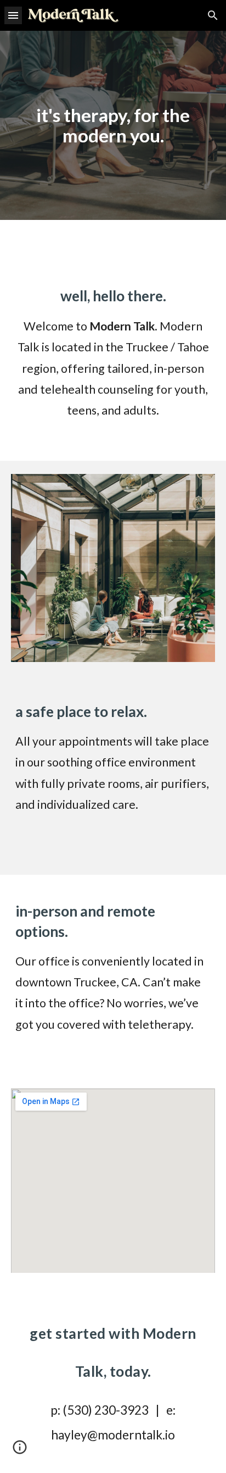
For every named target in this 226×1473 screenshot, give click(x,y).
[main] (113, 125)
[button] (13, 15)
